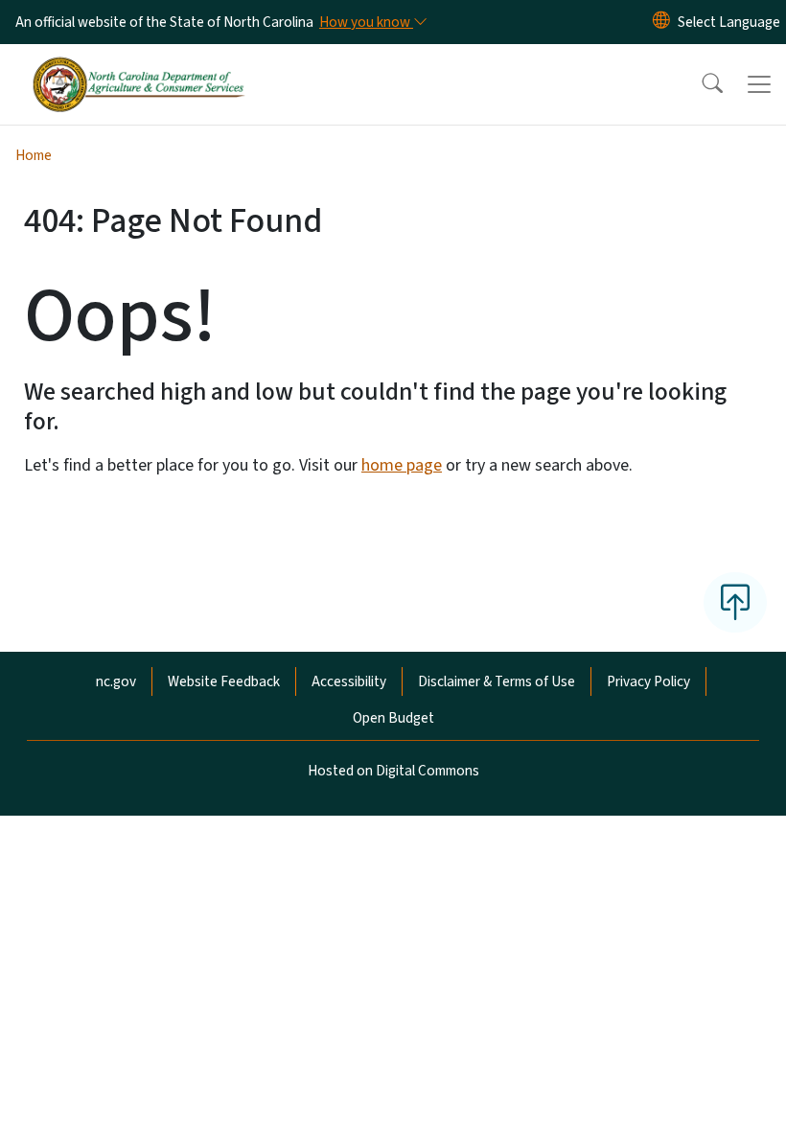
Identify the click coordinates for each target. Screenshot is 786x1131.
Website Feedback (224, 681)
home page (401, 465)
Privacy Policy (648, 681)
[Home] (138, 66)
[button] (700, 84)
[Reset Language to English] (661, 22)
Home (33, 155)
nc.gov (116, 681)
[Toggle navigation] (759, 84)
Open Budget (393, 717)
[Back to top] (735, 602)
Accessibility (349, 681)
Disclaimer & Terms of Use (496, 681)
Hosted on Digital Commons (393, 770)
